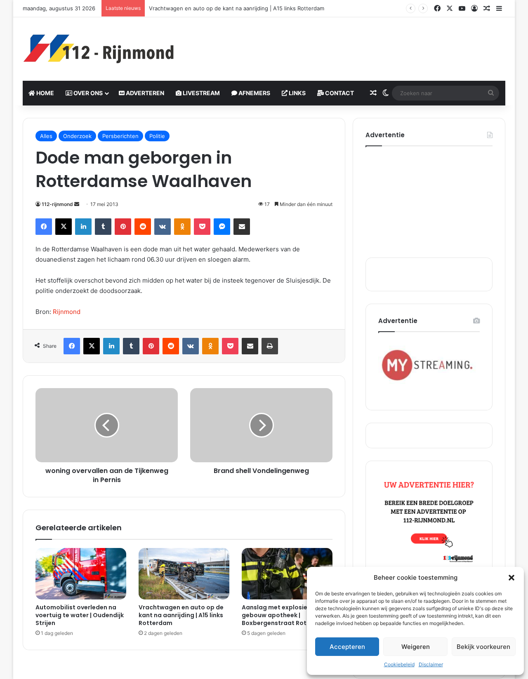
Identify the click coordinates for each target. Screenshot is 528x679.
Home (44, 92)
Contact (339, 92)
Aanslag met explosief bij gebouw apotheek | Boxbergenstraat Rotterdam (286, 615)
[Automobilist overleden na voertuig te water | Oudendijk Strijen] (80, 573)
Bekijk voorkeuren (483, 647)
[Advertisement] (346, 44)
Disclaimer (431, 664)
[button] (511, 578)
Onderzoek (77, 136)
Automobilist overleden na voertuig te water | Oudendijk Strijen (79, 615)
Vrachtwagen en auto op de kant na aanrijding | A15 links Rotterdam (236, 8)
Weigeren (415, 647)
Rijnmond (66, 312)
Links (297, 92)
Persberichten (120, 136)
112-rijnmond (57, 204)
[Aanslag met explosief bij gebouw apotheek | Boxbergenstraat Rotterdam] (287, 573)
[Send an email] (76, 204)
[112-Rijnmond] (99, 49)
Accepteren (347, 647)
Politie (157, 136)
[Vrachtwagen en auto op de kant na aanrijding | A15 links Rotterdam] (184, 573)
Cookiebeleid (399, 664)
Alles (46, 136)
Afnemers (253, 92)
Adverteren (144, 92)
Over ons (87, 92)
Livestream (201, 92)
